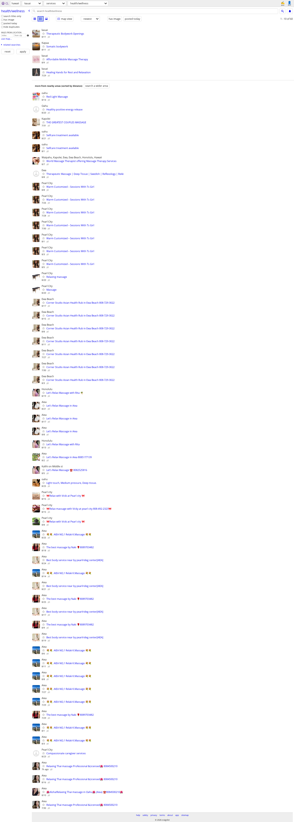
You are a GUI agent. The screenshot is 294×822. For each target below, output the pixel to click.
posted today (10, 23)
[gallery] (46, 18)
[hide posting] (49, 37)
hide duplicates (12, 26)
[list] (35, 18)
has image (9, 19)
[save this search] (290, 11)
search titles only (12, 16)
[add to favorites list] (43, 33)
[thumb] (40, 18)
